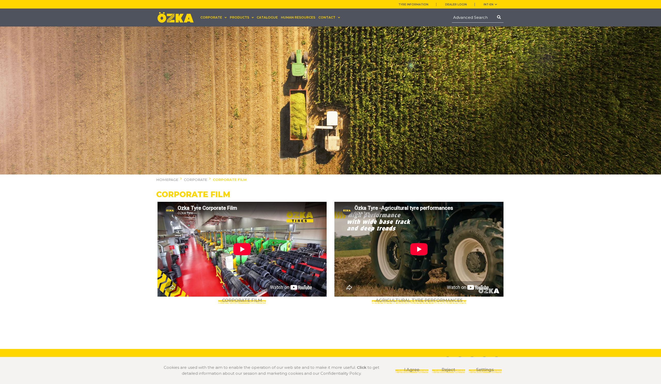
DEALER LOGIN (456, 4)
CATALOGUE (267, 17)
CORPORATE (195, 180)
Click (361, 367)
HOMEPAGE (167, 180)
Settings (485, 369)
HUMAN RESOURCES (298, 17)
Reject (448, 369)
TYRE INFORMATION (413, 4)
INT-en (488, 4)
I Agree (411, 369)
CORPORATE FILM (230, 180)
